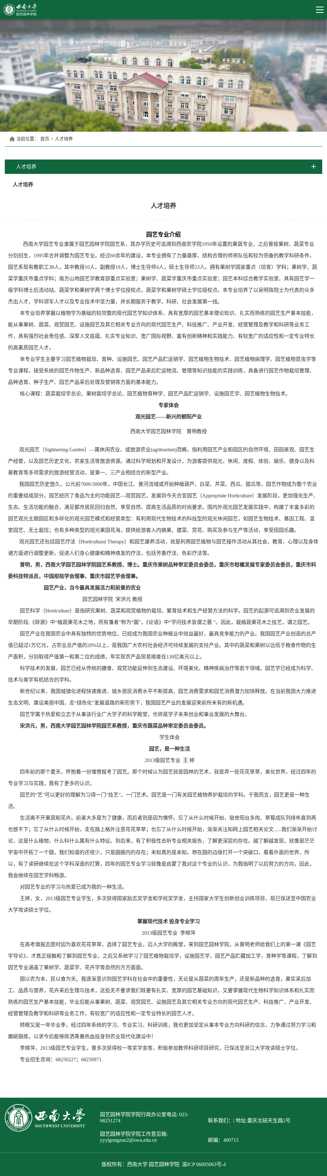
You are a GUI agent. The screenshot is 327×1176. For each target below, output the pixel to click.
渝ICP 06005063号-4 (204, 1164)
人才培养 (64, 138)
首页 (44, 138)
